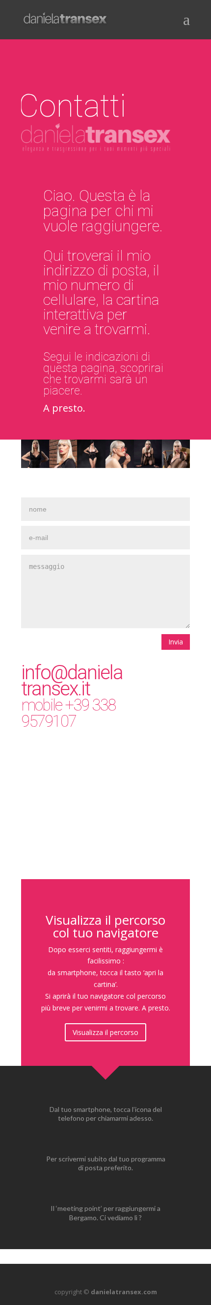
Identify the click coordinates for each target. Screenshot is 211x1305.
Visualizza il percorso (105, 1032)
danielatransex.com (124, 1291)
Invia (175, 641)
